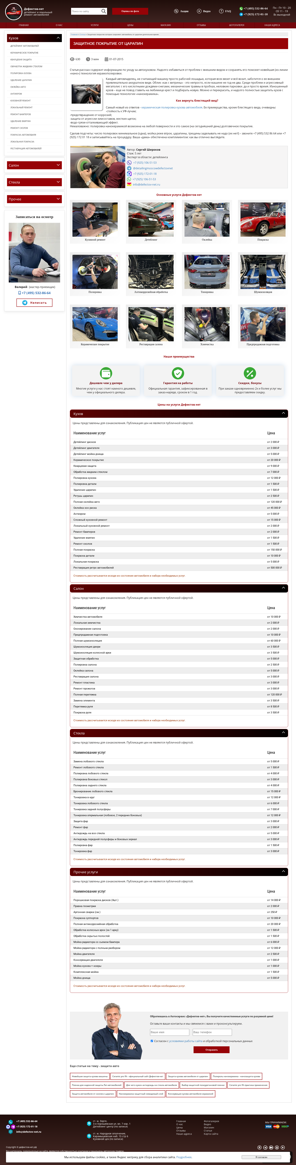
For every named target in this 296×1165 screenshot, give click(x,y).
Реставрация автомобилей (25, 148)
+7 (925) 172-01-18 (255, 14)
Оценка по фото (130, 11)
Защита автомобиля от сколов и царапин (93, 1093)
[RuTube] (271, 1147)
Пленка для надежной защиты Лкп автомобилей (96, 1085)
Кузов (78, 413)
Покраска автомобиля (23, 134)
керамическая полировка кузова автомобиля (171, 107)
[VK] (259, 1147)
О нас (59, 25)
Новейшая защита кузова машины (90, 1076)
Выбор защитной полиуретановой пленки (203, 1085)
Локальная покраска (22, 141)
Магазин (166, 25)
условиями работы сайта (185, 1041)
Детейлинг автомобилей (24, 45)
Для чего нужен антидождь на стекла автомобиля (151, 1085)
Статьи (208, 1130)
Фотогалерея (236, 25)
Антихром (16, 93)
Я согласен (261, 1157)
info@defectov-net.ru (146, 184)
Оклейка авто (18, 86)
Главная (24, 25)
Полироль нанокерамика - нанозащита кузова (236, 1076)
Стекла (79, 733)
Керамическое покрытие (24, 52)
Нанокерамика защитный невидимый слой (141, 1093)
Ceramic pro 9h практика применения (248, 1085)
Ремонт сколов (19, 128)
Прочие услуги (85, 872)
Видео (207, 1124)
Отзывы (201, 25)
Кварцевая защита (21, 59)
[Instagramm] (277, 1147)
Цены (130, 25)
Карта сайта (211, 1133)
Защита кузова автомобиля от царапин (188, 1076)
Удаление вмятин (20, 121)
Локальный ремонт (21, 107)
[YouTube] (283, 1147)
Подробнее (184, 1157)
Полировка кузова (21, 73)
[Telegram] (265, 1147)
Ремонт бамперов (20, 114)
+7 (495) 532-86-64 (255, 8)
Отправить (212, 1050)
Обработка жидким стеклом (26, 66)
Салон (78, 588)
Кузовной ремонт (20, 100)
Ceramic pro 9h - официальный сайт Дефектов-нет (137, 1076)
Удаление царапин (21, 80)
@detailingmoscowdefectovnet (153, 168)
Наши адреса (272, 25)
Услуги (94, 25)
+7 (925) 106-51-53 (145, 163)
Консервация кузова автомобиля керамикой (190, 1093)
